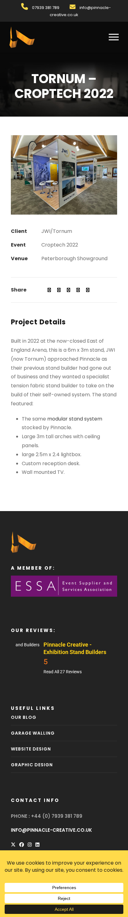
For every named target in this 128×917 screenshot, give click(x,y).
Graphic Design (32, 765)
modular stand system (74, 418)
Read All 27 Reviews (62, 671)
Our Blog (23, 717)
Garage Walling (33, 733)
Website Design (31, 749)
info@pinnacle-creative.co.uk (51, 830)
